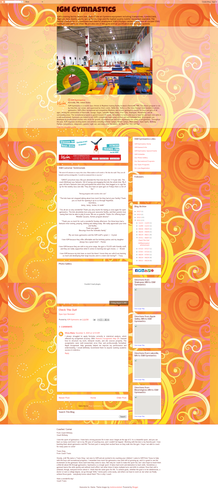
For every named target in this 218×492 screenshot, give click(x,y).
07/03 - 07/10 (144, 252)
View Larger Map (139, 308)
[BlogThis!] (101, 320)
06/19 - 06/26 (144, 257)
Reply (67, 353)
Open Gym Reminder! (67, 314)
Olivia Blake (70, 333)
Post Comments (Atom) (98, 406)
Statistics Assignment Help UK (107, 338)
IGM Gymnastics (86, 10)
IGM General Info (140, 147)
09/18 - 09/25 (144, 229)
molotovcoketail (116, 487)
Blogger (135, 487)
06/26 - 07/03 (144, 255)
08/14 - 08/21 (144, 235)
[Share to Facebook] (106, 320)
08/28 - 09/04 (144, 232)
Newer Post (64, 397)
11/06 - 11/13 (144, 226)
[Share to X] (103, 320)
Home (93, 397)
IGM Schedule (139, 154)
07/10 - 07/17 (144, 249)
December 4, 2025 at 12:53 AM (88, 333)
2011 (139, 220)
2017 (139, 211)
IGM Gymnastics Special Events (145, 151)
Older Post (121, 397)
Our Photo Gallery (141, 158)
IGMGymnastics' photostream (144, 244)
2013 (139, 214)
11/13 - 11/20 (144, 223)
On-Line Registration (142, 168)
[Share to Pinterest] (108, 320)
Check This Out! (143, 240)
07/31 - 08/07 (144, 238)
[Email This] (98, 320)
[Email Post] (94, 319)
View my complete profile (66, 127)
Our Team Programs (141, 164)
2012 (139, 217)
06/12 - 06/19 (144, 260)
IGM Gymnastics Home (142, 144)
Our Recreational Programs (144, 161)
